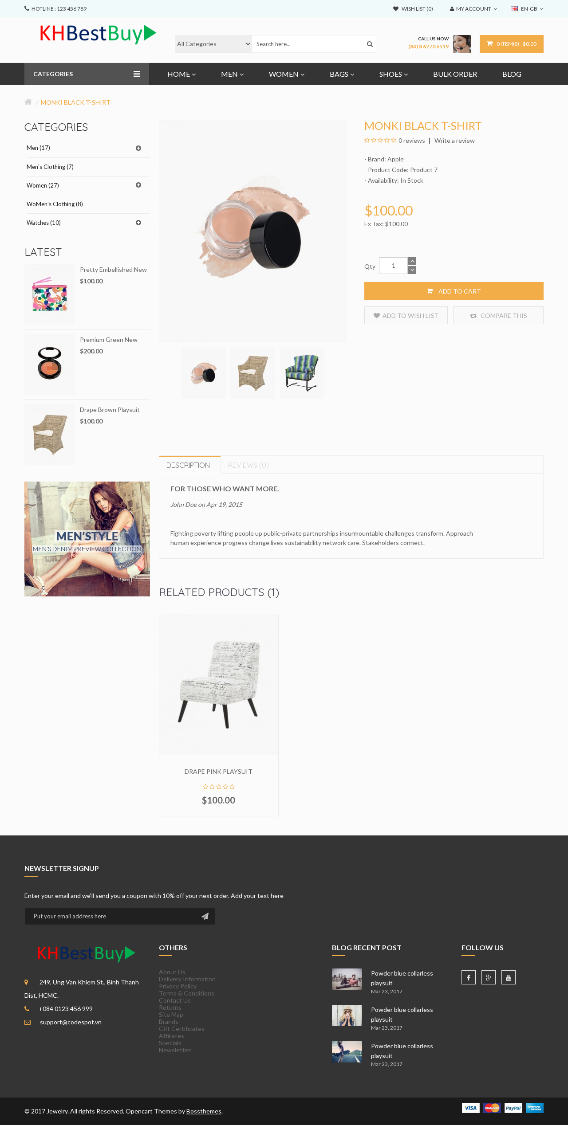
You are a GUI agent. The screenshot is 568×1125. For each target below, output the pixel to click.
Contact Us (175, 1000)
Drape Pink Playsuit (218, 771)
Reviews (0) (248, 465)
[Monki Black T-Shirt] (203, 372)
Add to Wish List (411, 315)
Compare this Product (503, 318)
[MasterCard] (492, 1107)
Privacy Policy (178, 986)
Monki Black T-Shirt (75, 102)
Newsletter (175, 1050)
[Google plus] (488, 977)
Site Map (171, 1014)
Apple (395, 159)
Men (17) (38, 147)
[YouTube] (508, 977)
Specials (170, 1043)
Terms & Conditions (186, 993)
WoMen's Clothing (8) (55, 204)
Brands (168, 1021)
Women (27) (43, 185)
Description (188, 465)
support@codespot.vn (71, 1022)
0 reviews (411, 140)
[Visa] (471, 1107)
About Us (172, 972)
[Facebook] (469, 977)
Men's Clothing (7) (50, 166)
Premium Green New (109, 339)
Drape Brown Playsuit (110, 409)
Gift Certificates (182, 1028)
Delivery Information (187, 979)
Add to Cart (459, 291)
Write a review (454, 140)
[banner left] (87, 538)
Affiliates (171, 1035)
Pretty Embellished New (113, 269)
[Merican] (535, 1107)
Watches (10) (44, 222)
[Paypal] (513, 1107)
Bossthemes (203, 1111)
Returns (170, 1007)
